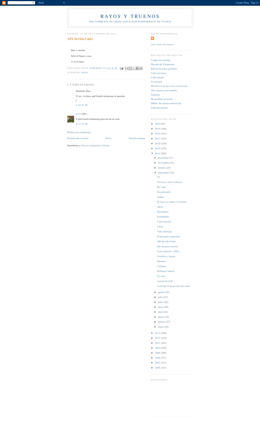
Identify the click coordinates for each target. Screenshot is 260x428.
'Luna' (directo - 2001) (168, 251)
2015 (158, 148)
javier (79, 113)
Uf (158, 177)
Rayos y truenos (130, 16)
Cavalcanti (156, 81)
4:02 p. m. (82, 105)
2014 (158, 153)
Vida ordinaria (164, 231)
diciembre (163, 157)
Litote (160, 226)
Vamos (160, 196)
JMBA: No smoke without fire (166, 103)
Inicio (109, 138)
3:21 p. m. (82, 124)
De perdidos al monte (162, 99)
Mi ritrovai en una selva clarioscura (169, 86)
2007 (158, 362)
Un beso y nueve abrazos (170, 182)
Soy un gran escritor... (168, 246)
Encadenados (164, 192)
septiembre (164, 172)
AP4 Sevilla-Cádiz (166, 241)
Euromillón (163, 216)
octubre (162, 167)
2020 (158, 123)
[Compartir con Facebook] (137, 68)
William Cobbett (165, 271)
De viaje (161, 187)
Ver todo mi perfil (163, 45)
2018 (158, 133)
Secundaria (162, 211)
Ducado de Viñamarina (163, 64)
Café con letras (158, 73)
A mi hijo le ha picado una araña (173, 286)
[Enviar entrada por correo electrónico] (121, 68)
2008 (158, 357)
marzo (161, 316)
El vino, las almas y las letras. (172, 201)
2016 (158, 143)
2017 (158, 138)
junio (161, 302)
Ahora (160, 206)
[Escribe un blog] (130, 68)
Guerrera (161, 261)
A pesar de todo (165, 281)
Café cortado (157, 77)
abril (160, 312)
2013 (158, 333)
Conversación (164, 221)
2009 (158, 352)
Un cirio (161, 276)
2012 (158, 338)
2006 (158, 367)
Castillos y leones (166, 256)
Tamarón (155, 94)
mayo (161, 307)
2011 (158, 343)
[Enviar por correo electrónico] (126, 68)
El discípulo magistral (168, 236)
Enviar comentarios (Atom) (95, 145)
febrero (162, 321)
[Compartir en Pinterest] (141, 68)
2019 (158, 128)
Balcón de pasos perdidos (164, 68)
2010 (158, 348)
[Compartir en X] (134, 68)
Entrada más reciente (78, 138)
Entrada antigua (137, 138)
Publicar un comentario (79, 132)
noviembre (164, 162)
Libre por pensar (159, 107)
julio (160, 297)
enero (161, 326)
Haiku (84, 72)
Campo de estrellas (160, 60)
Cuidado (161, 266)
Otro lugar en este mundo (164, 90)
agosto (161, 292)
